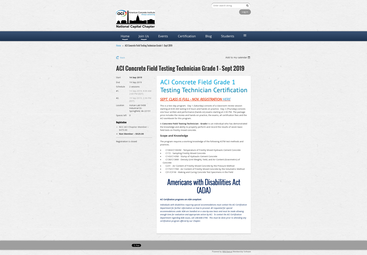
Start (118, 77)
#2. (117, 98)
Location (120, 105)
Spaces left (121, 115)
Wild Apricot (227, 252)
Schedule (120, 86)
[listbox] (238, 57)
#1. (117, 91)
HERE (227, 99)
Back (122, 57)
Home (118, 45)
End (118, 82)
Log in (245, 11)
